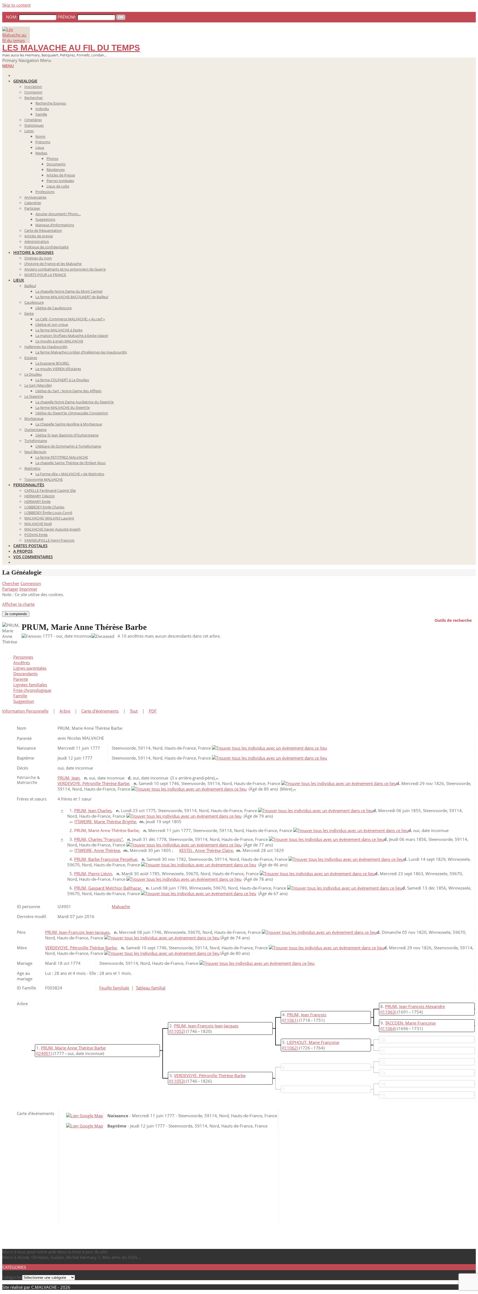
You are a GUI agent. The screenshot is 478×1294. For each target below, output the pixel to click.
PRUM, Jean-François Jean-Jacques (77, 932)
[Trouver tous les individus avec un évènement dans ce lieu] (269, 748)
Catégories (12, 1277)
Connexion (30, 583)
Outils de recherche (453, 620)
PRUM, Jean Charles (92, 810)
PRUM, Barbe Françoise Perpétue (105, 859)
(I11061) (290, 1020)
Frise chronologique (32, 690)
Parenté (20, 679)
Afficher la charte (18, 604)
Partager (10, 589)
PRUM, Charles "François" (98, 839)
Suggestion (23, 701)
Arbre (64, 711)
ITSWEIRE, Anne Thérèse (97, 850)
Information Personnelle (25, 711)
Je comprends (15, 614)
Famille (20, 695)
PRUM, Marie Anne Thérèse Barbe (73, 1048)
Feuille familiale (114, 988)
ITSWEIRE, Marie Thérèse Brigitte (105, 821)
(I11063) (388, 1012)
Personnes (23, 657)
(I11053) (177, 1081)
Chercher (10, 583)
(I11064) (388, 1028)
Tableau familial (150, 988)
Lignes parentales (29, 668)
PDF (153, 711)
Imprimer (28, 589)
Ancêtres (21, 662)
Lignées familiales (30, 684)
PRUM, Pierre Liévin (93, 873)
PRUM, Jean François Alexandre (415, 1006)
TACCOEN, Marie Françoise (410, 1023)
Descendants (25, 673)
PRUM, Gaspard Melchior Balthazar (107, 888)
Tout (134, 711)
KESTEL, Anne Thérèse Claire (206, 850)
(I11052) (177, 1031)
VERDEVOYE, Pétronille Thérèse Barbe (93, 783)
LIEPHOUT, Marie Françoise (313, 1042)
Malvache (121, 906)
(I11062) (290, 1048)
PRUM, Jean (69, 778)
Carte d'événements (100, 711)
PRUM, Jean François (306, 1014)
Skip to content (16, 5)
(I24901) (44, 1053)
